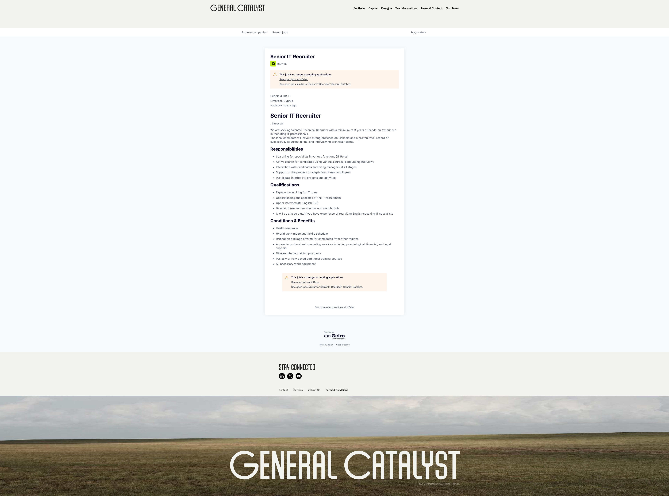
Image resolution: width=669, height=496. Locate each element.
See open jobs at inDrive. (293, 79)
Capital (373, 8)
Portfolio (359, 8)
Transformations (406, 8)
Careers (298, 390)
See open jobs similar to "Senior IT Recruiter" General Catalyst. (315, 83)
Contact (283, 390)
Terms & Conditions (337, 390)
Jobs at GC (314, 390)
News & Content (432, 8)
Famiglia (386, 8)
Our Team (452, 8)
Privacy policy (326, 344)
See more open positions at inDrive (334, 307)
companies (254, 32)
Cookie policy (343, 344)
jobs (280, 32)
